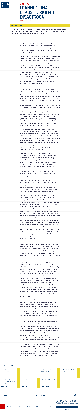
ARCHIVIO (10, 407)
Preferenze (73, 406)
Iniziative (38, 407)
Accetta (61, 406)
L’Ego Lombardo (26, 380)
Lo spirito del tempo (48, 380)
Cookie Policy (67, 409)
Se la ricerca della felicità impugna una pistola (8, 382)
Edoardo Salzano (24, 407)
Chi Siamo (49, 407)
